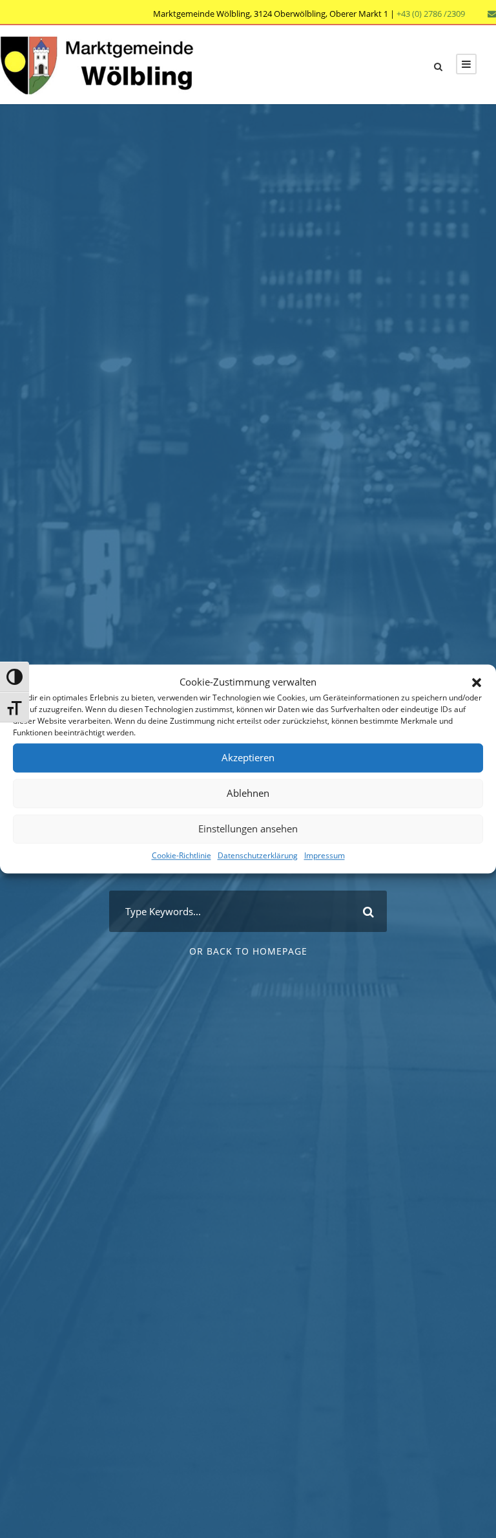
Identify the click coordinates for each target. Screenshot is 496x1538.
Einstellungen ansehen (248, 828)
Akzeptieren (248, 757)
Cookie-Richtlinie (181, 855)
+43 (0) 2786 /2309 (431, 13)
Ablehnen (248, 792)
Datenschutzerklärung (258, 855)
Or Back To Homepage (248, 951)
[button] (476, 682)
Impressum (324, 855)
